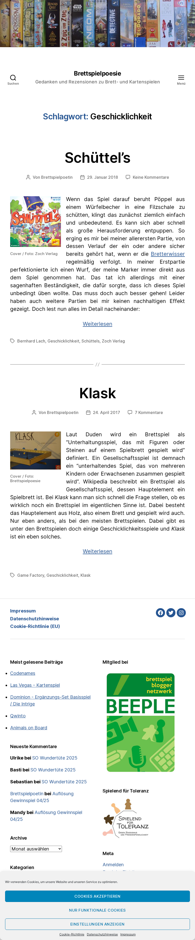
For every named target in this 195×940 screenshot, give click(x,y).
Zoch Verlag (113, 341)
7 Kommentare (149, 412)
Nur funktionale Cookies (97, 910)
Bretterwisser (168, 254)
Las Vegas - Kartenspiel (35, 685)
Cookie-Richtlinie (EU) (35, 626)
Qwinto (18, 715)
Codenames (22, 673)
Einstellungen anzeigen (97, 924)
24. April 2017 (106, 412)
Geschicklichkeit (63, 341)
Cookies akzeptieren (97, 896)
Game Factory (30, 575)
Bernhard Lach (31, 341)
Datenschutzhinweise (102, 934)
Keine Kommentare (151, 177)
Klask (97, 393)
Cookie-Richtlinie (71, 934)
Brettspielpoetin (57, 177)
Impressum (128, 934)
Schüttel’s (97, 157)
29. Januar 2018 (102, 177)
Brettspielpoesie (97, 73)
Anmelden (113, 864)
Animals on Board (28, 727)
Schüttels (91, 341)
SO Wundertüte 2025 (54, 758)
